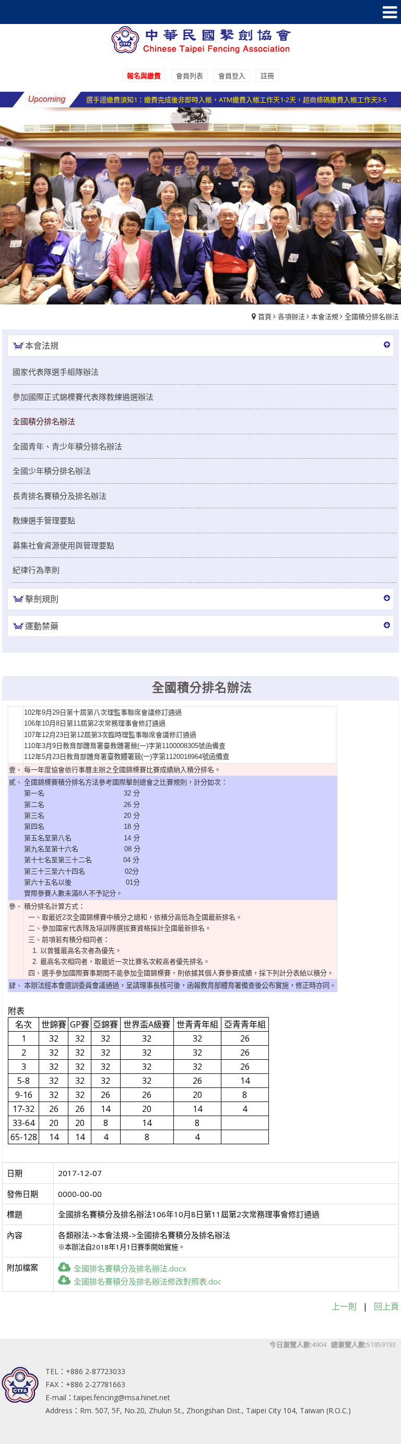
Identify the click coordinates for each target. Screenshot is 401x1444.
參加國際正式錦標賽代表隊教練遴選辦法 (83, 396)
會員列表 (189, 75)
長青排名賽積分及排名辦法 (60, 496)
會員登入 (231, 75)
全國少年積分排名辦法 (52, 471)
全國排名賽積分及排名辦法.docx (130, 1268)
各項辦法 (291, 316)
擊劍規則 (41, 599)
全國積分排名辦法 (372, 316)
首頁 (265, 316)
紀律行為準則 (36, 570)
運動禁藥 (41, 626)
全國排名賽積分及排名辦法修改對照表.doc (147, 1281)
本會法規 (324, 316)
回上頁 (386, 1306)
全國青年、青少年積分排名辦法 (67, 446)
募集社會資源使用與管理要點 (63, 545)
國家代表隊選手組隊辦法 (56, 371)
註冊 (267, 75)
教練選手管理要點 (44, 520)
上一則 (344, 1306)
